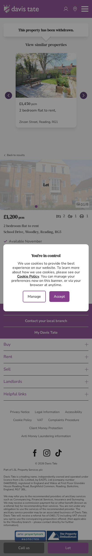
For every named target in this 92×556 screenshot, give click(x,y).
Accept (59, 296)
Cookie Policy (28, 276)
